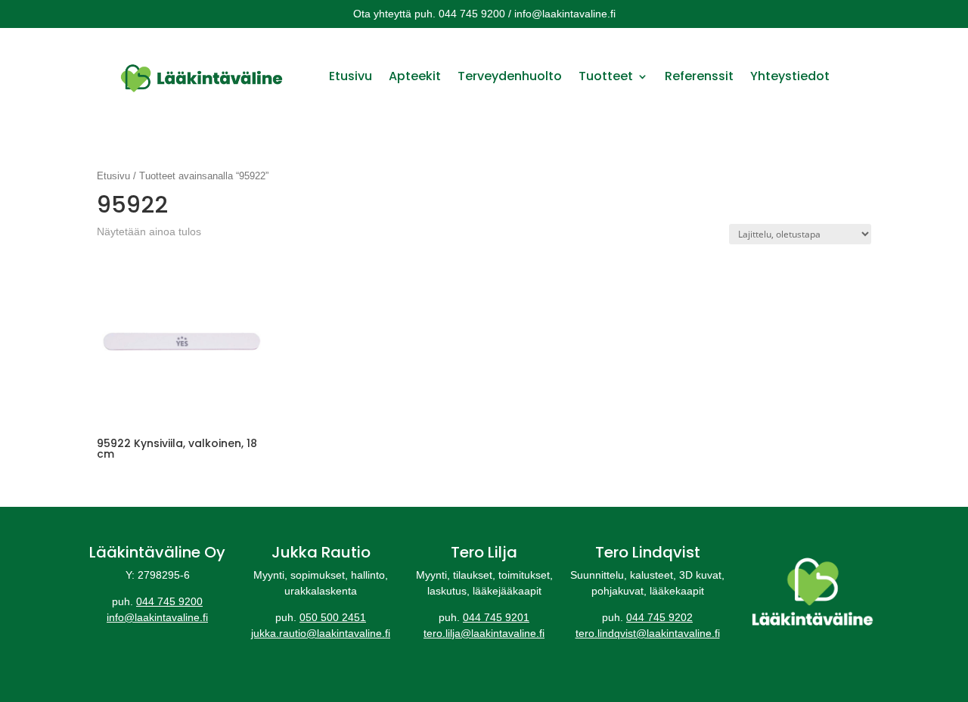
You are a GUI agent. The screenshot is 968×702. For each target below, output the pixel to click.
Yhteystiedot (790, 76)
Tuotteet (606, 76)
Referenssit (699, 76)
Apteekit (415, 76)
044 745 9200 (169, 601)
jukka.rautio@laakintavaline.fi (320, 633)
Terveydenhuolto (510, 76)
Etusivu (350, 76)
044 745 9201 (496, 617)
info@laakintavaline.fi (157, 617)
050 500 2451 (332, 617)
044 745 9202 (659, 617)
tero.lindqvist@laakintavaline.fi (648, 633)
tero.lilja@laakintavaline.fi (484, 633)
